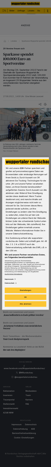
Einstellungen (25, 290)
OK (25, 297)
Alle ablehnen (25, 304)
